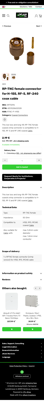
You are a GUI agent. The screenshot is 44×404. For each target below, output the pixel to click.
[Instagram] (22, 372)
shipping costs (23, 141)
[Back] (35, 288)
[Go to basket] (40, 15)
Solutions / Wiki (26, 7)
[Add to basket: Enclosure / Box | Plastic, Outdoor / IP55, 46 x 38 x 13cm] (32, 329)
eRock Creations (29, 395)
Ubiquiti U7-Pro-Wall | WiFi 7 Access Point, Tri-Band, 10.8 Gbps (11, 315)
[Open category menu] (3, 15)
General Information (10, 350)
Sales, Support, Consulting (13, 343)
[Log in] (36, 15)
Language (6, 357)
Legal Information (9, 347)
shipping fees (31, 383)
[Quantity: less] (5, 160)
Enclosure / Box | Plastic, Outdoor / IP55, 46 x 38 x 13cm (32, 315)
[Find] (8, 15)
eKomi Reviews (8, 354)
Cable (30, 131)
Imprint (31, 366)
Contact (38, 7)
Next (38, 26)
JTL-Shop (27, 392)
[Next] (40, 288)
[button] (5, 76)
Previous (7, 26)
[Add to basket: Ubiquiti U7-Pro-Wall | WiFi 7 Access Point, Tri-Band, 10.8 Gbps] (11, 329)
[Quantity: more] (39, 160)
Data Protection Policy (19, 366)
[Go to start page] (22, 16)
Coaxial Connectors (20, 115)
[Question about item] (4, 119)
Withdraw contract (22, 376)
